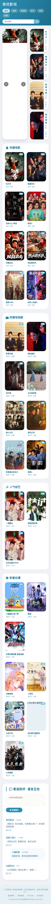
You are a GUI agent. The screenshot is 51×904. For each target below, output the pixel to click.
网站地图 (21, 896)
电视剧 (23, 11)
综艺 (32, 11)
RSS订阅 (30, 896)
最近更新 (11, 896)
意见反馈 (40, 896)
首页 (6, 11)
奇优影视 (9, 4)
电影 (14, 11)
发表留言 (15, 810)
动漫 (40, 11)
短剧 (6, 15)
